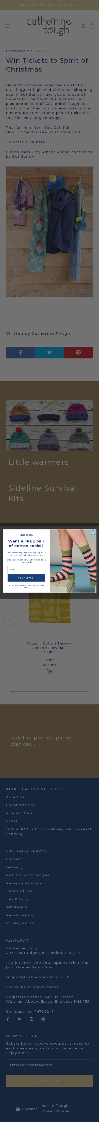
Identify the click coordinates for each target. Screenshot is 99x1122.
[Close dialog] (92, 532)
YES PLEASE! (26, 578)
